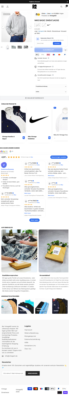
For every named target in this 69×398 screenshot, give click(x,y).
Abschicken (32, 373)
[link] (13, 124)
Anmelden (57, 43)
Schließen (67, 1)
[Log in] (8, 7)
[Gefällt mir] (65, 50)
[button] (2, 26)
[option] (16, 27)
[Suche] (61, 7)
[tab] (4, 151)
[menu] (2, 6)
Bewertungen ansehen (59, 157)
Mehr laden (34, 220)
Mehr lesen (51, 175)
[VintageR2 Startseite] (34, 6)
